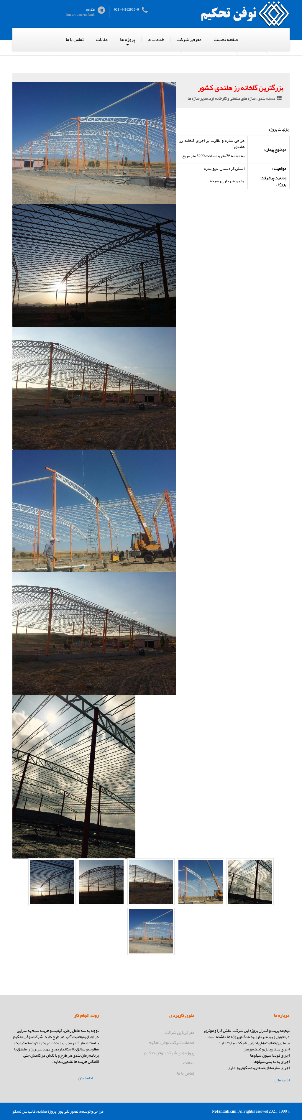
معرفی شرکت (189, 39)
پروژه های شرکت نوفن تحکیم (169, 1052)
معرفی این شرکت (179, 1032)
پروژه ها (127, 39)
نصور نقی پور (68, 1111)
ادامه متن (282, 1080)
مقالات (102, 39)
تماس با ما (75, 39)
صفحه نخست (226, 39)
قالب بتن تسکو (23, 1111)
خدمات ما (155, 39)
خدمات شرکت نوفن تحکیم (171, 1042)
